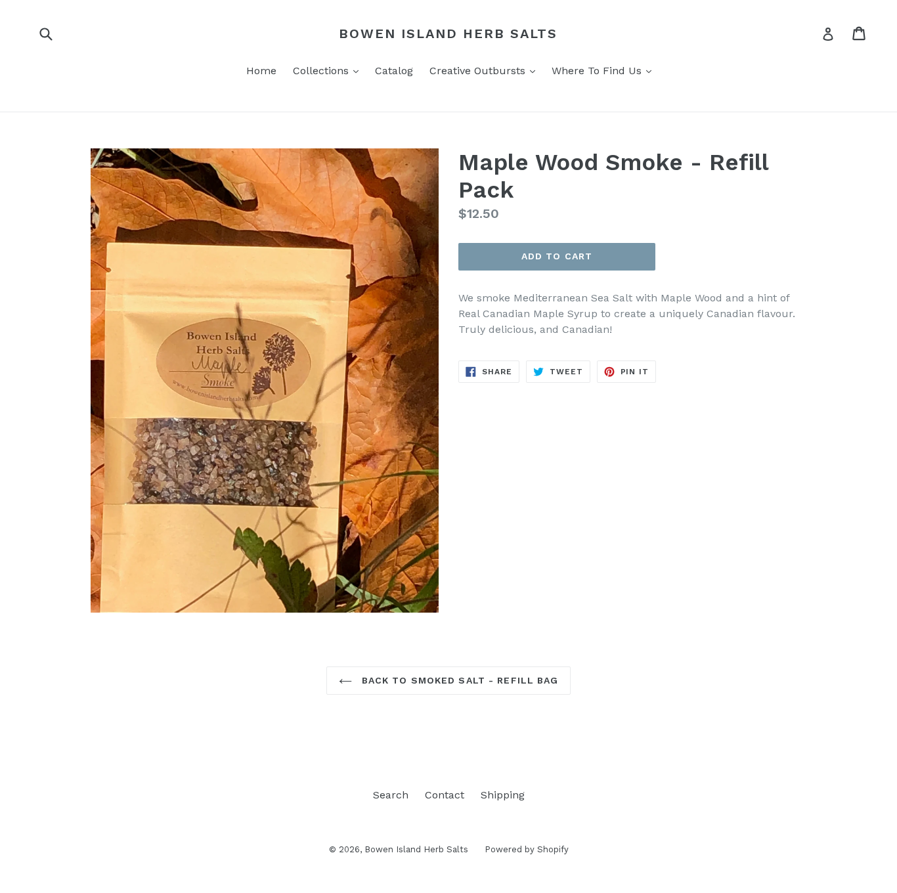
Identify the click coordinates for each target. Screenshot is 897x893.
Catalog (394, 70)
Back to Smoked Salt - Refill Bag (459, 680)
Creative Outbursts (485, 70)
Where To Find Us (605, 70)
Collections (329, 70)
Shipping (503, 795)
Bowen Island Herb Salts (448, 33)
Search (390, 795)
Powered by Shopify (527, 849)
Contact (444, 795)
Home (261, 70)
